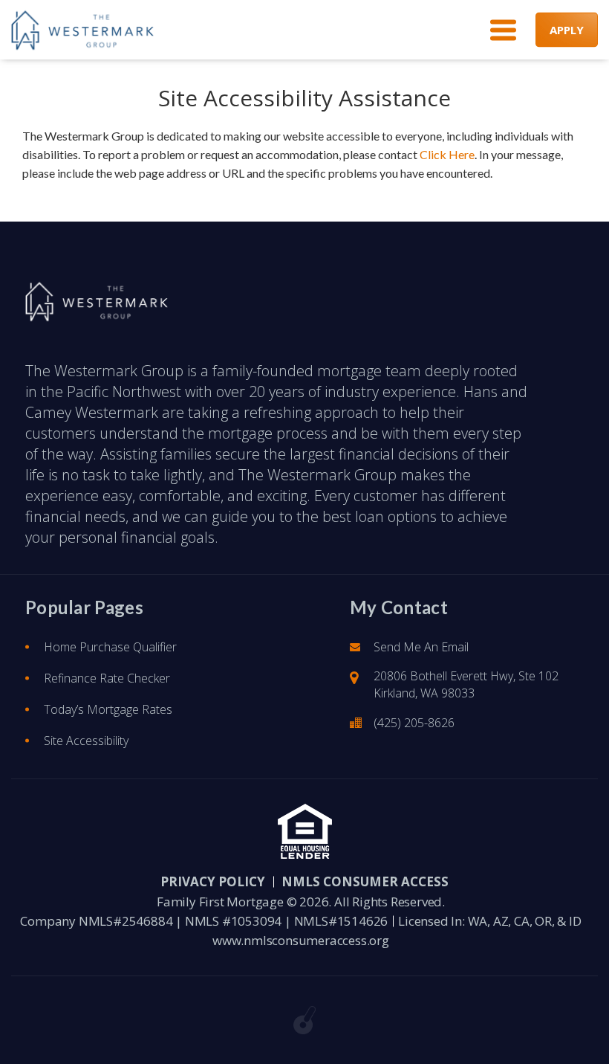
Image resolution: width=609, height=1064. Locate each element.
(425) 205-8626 (414, 723)
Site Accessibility (86, 740)
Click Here (447, 154)
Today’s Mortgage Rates (108, 709)
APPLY (567, 29)
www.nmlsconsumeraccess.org (300, 940)
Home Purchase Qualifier (110, 647)
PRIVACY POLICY (212, 881)
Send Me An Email (421, 647)
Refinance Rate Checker (107, 678)
